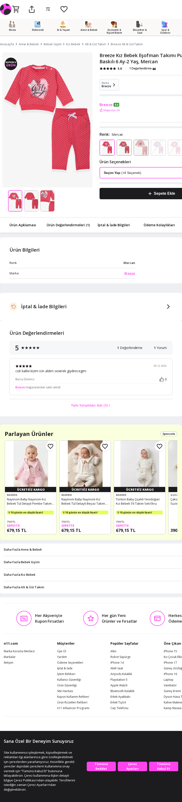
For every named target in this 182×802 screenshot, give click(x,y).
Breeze (106, 104)
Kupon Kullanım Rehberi (73, 697)
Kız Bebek (73, 44)
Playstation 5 (118, 680)
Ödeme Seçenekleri (70, 663)
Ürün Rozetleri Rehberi (72, 702)
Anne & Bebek (29, 44)
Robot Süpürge (120, 657)
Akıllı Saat (116, 668)
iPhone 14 (117, 663)
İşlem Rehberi (66, 674)
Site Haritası (65, 691)
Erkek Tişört (118, 702)
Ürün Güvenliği (67, 685)
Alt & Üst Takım (95, 44)
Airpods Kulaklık (121, 674)
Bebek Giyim (52, 44)
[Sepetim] (15, 9)
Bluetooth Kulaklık (122, 691)
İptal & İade (65, 668)
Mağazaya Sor (111, 110)
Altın (113, 651)
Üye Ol (61, 651)
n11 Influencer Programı (73, 708)
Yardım (62, 657)
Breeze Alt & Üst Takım (127, 44)
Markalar (10, 657)
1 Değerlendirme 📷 (142, 68)
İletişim (8, 663)
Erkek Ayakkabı (120, 697)
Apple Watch (118, 685)
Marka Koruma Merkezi (19, 651)
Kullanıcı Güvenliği (69, 680)
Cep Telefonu (119, 708)
